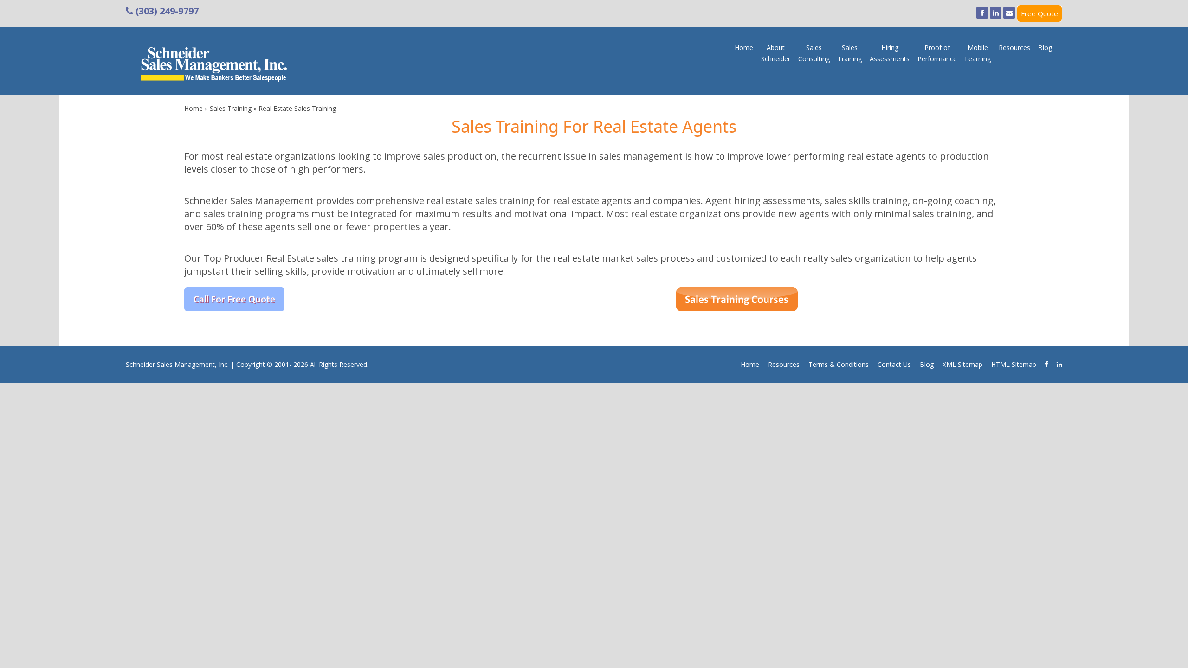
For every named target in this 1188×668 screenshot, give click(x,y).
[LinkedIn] (995, 13)
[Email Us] (1009, 13)
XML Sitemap (962, 364)
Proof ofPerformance (937, 53)
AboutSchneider (775, 53)
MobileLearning (978, 53)
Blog (1045, 47)
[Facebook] (982, 13)
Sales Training (231, 108)
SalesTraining (850, 53)
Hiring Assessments (890, 53)
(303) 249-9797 (166, 11)
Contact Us (894, 364)
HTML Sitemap (1013, 364)
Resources (1014, 47)
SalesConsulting (814, 53)
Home (744, 47)
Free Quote (1039, 13)
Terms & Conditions (838, 364)
